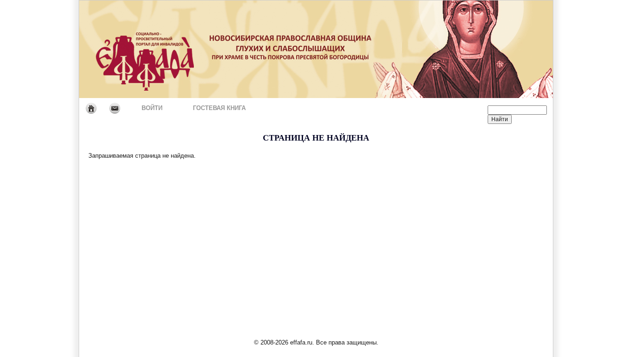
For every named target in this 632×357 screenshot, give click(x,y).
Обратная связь (114, 108)
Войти (152, 108)
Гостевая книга (219, 108)
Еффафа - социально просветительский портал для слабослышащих (166, 49)
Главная (91, 108)
